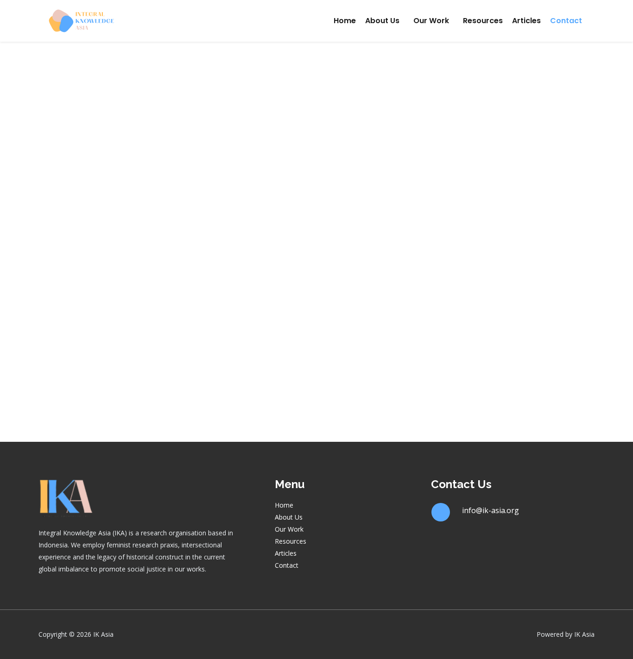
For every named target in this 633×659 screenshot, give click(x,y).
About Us (382, 20)
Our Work (431, 20)
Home (345, 20)
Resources (483, 20)
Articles (526, 20)
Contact (566, 20)
